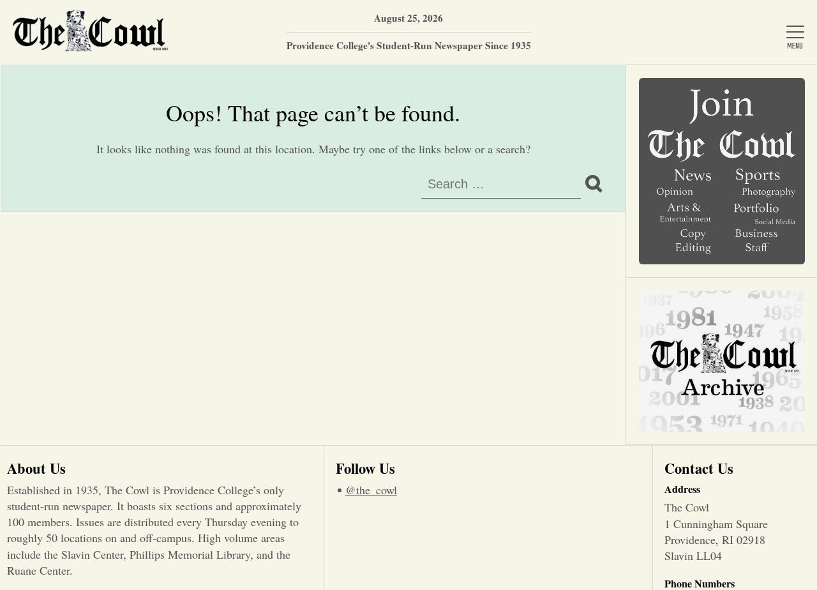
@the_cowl (371, 489)
